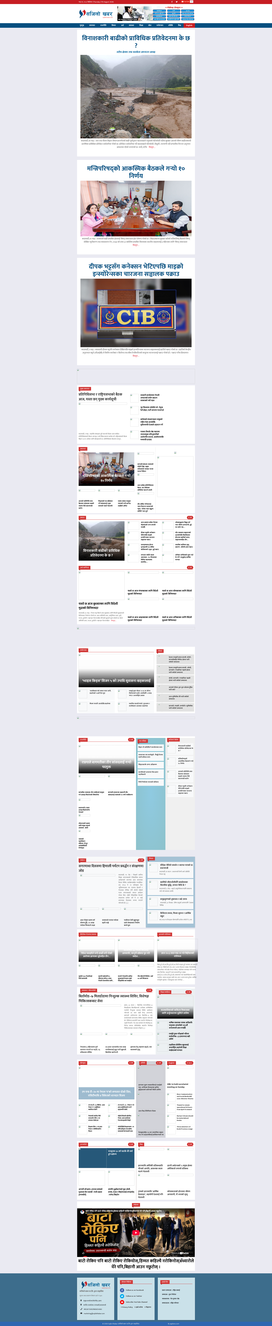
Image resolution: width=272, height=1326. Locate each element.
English (189, 25)
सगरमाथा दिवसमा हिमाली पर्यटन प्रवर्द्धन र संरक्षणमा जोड (111, 868)
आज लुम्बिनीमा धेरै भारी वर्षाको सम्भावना (179, 697)
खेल (149, 25)
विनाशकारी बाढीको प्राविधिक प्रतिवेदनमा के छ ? (185, 748)
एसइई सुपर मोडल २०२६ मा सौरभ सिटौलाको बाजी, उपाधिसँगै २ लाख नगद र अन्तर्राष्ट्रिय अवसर (140, 693)
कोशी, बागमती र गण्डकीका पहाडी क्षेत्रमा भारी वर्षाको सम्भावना (179, 679)
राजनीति (103, 25)
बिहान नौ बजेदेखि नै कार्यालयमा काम (150, 747)
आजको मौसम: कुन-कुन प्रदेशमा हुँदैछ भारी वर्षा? (180, 688)
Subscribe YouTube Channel (136, 1302)
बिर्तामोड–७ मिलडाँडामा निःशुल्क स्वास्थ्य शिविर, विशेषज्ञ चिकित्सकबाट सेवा (114, 999)
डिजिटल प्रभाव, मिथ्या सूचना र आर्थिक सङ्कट (175, 914)
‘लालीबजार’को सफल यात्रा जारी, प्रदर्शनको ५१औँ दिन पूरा (100, 692)
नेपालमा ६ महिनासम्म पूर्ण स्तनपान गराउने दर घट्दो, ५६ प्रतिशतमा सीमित (90, 1049)
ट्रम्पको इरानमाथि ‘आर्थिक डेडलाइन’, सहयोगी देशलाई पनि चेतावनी (150, 1194)
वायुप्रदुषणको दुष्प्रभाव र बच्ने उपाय (173, 899)
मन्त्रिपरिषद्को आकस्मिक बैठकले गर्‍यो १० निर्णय (185, 761)
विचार (114, 25)
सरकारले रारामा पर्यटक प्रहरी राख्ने (110, 921)
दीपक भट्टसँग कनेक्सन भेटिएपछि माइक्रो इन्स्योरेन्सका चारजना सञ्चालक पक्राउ (185, 790)
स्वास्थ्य (131, 25)
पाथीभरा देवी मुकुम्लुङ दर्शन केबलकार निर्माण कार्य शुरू (132, 923)
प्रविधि (170, 25)
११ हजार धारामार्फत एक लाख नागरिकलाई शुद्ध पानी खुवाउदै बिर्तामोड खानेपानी (115, 1049)
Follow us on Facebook (135, 1290)
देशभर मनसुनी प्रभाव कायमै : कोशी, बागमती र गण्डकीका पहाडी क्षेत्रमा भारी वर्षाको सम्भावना (180, 670)
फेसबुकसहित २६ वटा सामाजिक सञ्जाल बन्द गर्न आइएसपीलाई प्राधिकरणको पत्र (151, 1133)
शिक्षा (141, 25)
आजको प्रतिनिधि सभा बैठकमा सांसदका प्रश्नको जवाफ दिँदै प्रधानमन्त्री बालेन (185, 775)
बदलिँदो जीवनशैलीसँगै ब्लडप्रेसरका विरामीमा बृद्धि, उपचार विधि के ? (174, 883)
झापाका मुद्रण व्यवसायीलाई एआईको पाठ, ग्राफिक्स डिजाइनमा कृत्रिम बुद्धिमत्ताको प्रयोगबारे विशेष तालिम (150, 1087)
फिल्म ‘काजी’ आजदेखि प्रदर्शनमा (100, 703)
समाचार (92, 25)
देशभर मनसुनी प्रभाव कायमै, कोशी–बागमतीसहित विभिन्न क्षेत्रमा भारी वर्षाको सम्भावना (180, 659)
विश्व (179, 25)
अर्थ (122, 25)
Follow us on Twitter (134, 1296)
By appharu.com (173, 1323)
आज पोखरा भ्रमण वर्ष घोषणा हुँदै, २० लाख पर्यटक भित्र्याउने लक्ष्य (87, 923)
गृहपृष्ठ (82, 25)
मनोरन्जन (160, 25)
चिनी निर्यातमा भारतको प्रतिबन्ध (148, 782)
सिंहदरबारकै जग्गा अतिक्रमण (147, 764)
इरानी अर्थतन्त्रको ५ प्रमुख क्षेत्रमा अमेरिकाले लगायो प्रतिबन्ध (179, 1167)
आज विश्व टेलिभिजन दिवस (147, 1111)
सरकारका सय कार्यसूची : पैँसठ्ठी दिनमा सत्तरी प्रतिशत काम (150, 756)
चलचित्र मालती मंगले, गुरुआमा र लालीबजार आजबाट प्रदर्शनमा (139, 704)
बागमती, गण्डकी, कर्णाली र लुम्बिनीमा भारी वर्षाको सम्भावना (181, 707)
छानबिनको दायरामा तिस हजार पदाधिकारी (148, 773)
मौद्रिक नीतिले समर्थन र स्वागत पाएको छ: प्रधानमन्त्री (176, 866)
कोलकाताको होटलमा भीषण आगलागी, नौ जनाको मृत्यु (178, 1193)
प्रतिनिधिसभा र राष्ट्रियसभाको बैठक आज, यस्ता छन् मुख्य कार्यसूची (100, 397)
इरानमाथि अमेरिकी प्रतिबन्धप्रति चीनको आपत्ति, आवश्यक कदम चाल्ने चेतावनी (150, 1168)
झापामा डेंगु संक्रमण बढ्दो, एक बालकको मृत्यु (141, 1048)
